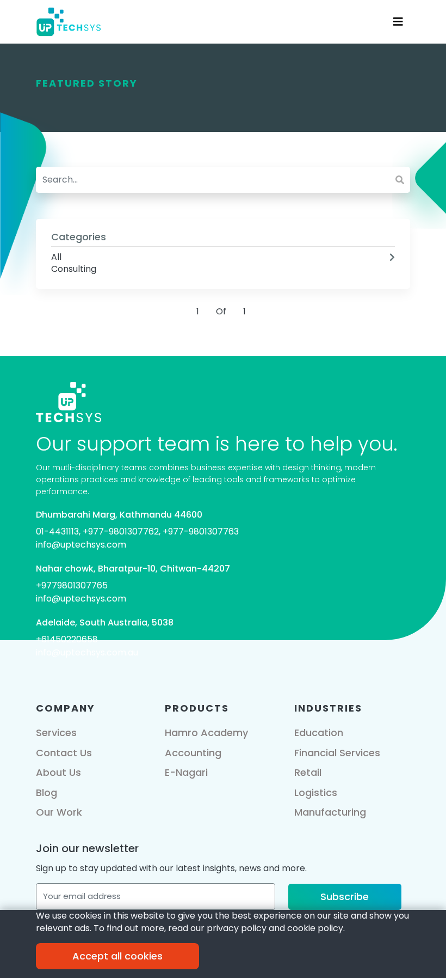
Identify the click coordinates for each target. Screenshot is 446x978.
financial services (337, 753)
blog (46, 792)
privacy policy (237, 928)
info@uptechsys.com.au (87, 652)
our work (59, 812)
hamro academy (206, 732)
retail (307, 772)
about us (58, 772)
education (318, 732)
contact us (64, 753)
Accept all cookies (117, 956)
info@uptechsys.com (81, 544)
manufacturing (330, 812)
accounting (193, 753)
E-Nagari (186, 772)
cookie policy (315, 928)
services (56, 732)
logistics (315, 792)
